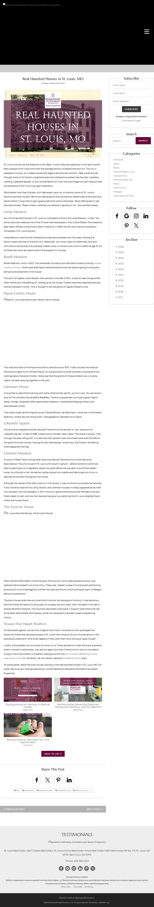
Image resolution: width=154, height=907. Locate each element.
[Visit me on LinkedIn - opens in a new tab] (146, 216)
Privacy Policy (66, 887)
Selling (116, 163)
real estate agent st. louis (124, 171)
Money (116, 183)
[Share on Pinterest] (58, 780)
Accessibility (78, 887)
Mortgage (118, 191)
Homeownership (120, 175)
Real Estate (29, 790)
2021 (120, 274)
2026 (121, 246)
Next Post (93, 809)
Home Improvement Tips (123, 195)
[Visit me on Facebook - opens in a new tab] (117, 216)
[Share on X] (47, 780)
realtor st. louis (81, 790)
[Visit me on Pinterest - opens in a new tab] (127, 225)
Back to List (52, 753)
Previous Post (15, 809)
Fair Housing (88, 887)
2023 (121, 263)
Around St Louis (63, 790)
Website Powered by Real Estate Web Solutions (77, 898)
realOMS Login (104, 902)
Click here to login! (131, 120)
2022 (121, 269)
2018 (120, 291)
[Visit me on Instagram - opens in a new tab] (136, 216)
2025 (121, 252)
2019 (120, 286)
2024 (121, 258)
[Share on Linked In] (69, 780)
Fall (17, 790)
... (91, 790)
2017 (120, 297)
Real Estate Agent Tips (123, 179)
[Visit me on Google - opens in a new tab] (127, 216)
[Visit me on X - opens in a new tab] (136, 225)
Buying (116, 167)
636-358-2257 (81, 861)
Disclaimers (93, 902)
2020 (121, 280)
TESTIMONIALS (77, 834)
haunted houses (45, 790)
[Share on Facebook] (37, 780)
